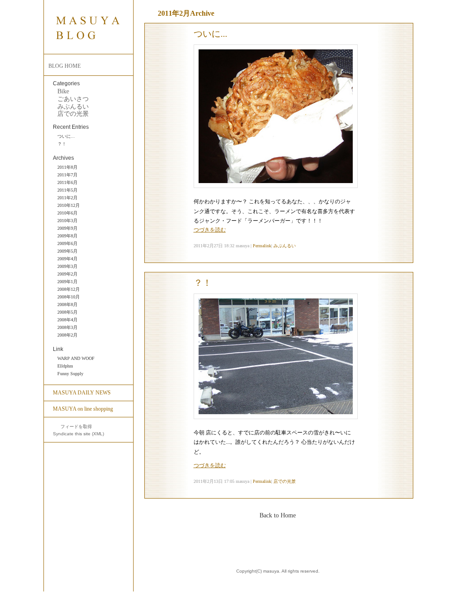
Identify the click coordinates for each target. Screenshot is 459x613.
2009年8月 (67, 235)
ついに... (66, 136)
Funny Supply (70, 373)
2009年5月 (67, 251)
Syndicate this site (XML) (78, 433)
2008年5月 (67, 312)
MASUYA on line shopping (83, 409)
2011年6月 (67, 182)
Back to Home (278, 515)
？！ (61, 143)
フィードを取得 (75, 426)
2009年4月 (67, 258)
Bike (63, 91)
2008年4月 (67, 319)
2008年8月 (67, 304)
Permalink (262, 245)
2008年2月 (67, 335)
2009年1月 (67, 281)
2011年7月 (67, 174)
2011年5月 (67, 190)
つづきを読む (210, 230)
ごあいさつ (73, 99)
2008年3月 (67, 327)
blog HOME (64, 66)
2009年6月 (67, 243)
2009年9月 (67, 228)
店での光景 (73, 113)
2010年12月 (68, 205)
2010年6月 (67, 212)
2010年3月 (67, 220)
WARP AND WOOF (76, 358)
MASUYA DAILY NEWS (82, 393)
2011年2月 (67, 197)
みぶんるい (73, 106)
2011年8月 (67, 167)
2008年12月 (68, 289)
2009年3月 (67, 266)
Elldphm (65, 365)
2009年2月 (67, 273)
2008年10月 (68, 296)
